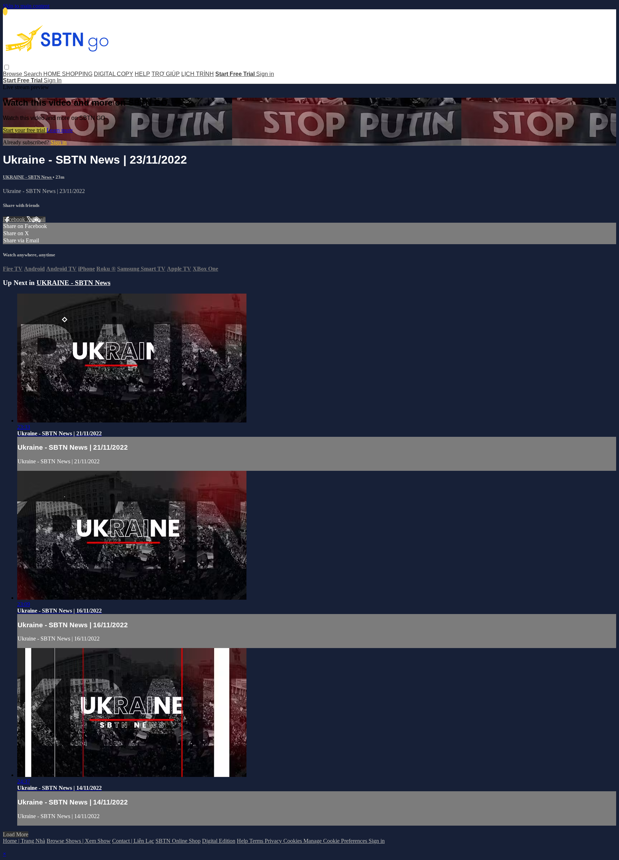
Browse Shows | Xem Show (79, 841)
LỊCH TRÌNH (197, 74)
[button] (6, 67)
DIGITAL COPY (113, 74)
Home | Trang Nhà (24, 841)
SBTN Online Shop (178, 841)
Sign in (265, 74)
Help (243, 841)
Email (38, 219)
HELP (142, 74)
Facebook (15, 219)
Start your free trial (25, 130)
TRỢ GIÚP (166, 74)
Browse (13, 74)
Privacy (274, 841)
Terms (257, 841)
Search (33, 74)
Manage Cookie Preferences (336, 841)
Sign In (53, 80)
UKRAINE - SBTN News (28, 177)
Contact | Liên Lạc (133, 841)
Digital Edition (218, 841)
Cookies (293, 841)
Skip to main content (26, 6)
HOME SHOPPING (67, 74)
